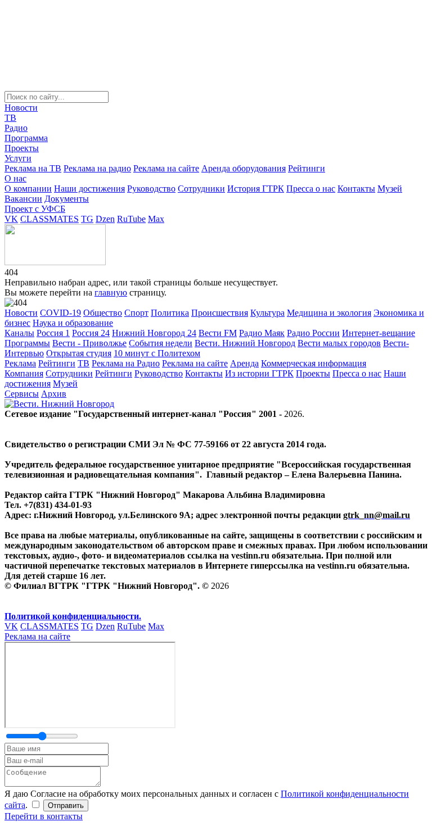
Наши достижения (89, 188)
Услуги (18, 158)
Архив (53, 393)
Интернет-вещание (378, 333)
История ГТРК (255, 188)
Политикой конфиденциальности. (72, 616)
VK (11, 219)
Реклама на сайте (166, 168)
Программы (27, 343)
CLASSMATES (49, 219)
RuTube (131, 219)
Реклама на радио (97, 168)
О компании (28, 188)
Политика (170, 312)
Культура (267, 312)
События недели (160, 343)
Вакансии (23, 198)
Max (156, 219)
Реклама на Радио (126, 363)
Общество (102, 312)
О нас (15, 178)
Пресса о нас (310, 188)
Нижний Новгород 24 (154, 333)
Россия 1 (53, 333)
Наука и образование (73, 323)
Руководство (151, 188)
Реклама (20, 363)
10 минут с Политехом (157, 353)
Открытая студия (78, 353)
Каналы (19, 333)
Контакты (356, 188)
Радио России (313, 333)
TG (87, 219)
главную (110, 292)
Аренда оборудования (243, 168)
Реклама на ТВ (32, 168)
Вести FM (218, 333)
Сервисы (21, 393)
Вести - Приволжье (89, 343)
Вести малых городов (339, 343)
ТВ (10, 117)
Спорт (136, 312)
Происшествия (219, 312)
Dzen (105, 219)
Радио (16, 128)
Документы (66, 198)
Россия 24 (91, 333)
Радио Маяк (262, 333)
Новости (21, 107)
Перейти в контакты (43, 816)
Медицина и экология (329, 312)
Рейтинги (306, 168)
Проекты (21, 148)
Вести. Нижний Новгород (245, 343)
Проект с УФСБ (34, 209)
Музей (389, 188)
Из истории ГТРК (259, 373)
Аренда (244, 363)
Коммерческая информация (313, 363)
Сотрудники (201, 188)
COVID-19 (60, 312)
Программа (26, 138)
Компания (23, 373)
